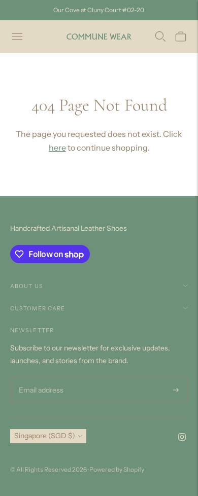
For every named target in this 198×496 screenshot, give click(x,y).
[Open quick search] (160, 36)
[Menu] (17, 36)
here (57, 148)
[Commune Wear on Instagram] (182, 438)
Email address (39, 378)
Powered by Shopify (116, 469)
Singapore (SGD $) (44, 435)
